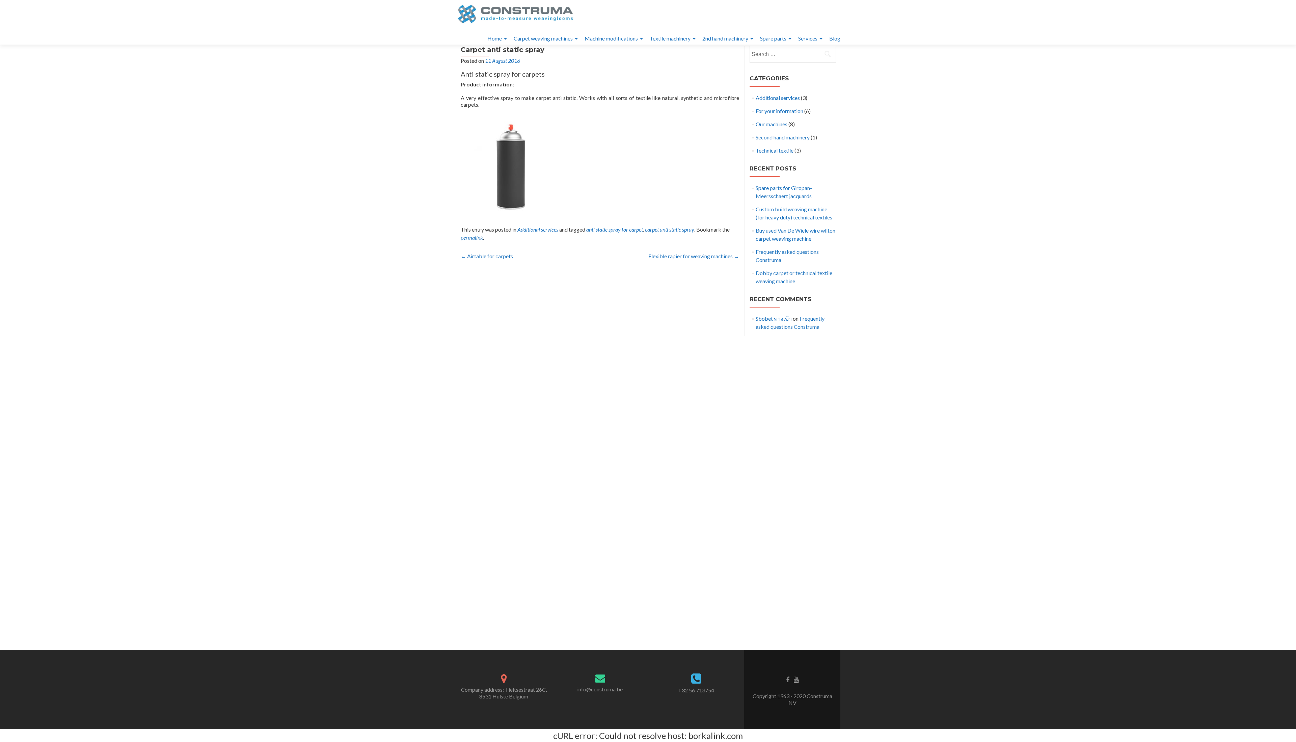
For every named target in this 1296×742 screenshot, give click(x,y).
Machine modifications (611, 38)
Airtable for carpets (487, 256)
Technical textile (774, 150)
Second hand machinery (783, 137)
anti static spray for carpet (614, 229)
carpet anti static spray (669, 229)
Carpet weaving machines (543, 38)
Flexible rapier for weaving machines (693, 256)
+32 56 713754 (696, 690)
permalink (472, 237)
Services (807, 38)
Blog (834, 38)
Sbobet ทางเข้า (774, 318)
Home (494, 38)
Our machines (771, 124)
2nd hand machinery (725, 38)
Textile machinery (670, 38)
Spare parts (773, 38)
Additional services (537, 229)
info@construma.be (600, 689)
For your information (779, 111)
